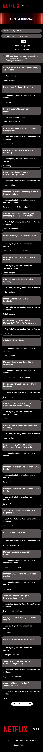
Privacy (33, 740)
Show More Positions (22, 704)
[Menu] (39, 4)
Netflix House (12, 740)
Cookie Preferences (21, 745)
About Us (24, 740)
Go (23, 41)
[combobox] (20, 31)
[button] (23, 49)
